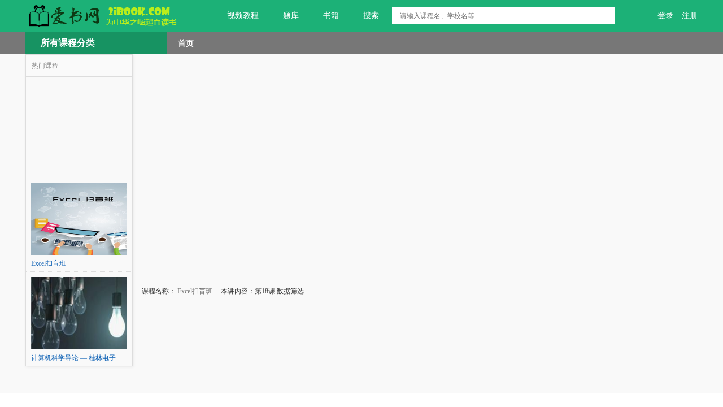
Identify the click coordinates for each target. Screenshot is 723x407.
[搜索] (606, 15)
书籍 (331, 15)
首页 (186, 42)
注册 (690, 15)
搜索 (371, 15)
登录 (665, 15)
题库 (291, 15)
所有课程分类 (68, 42)
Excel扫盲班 (194, 291)
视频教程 (243, 15)
